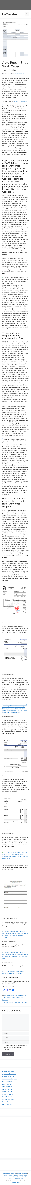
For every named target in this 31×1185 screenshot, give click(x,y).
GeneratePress (16, 1182)
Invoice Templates (7, 1091)
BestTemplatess (9, 14)
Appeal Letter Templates (9, 1079)
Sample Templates (20, 995)
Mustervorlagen (19, 1178)
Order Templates (9, 995)
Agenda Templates (8, 1071)
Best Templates (8, 1175)
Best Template (14, 1177)
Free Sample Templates (9, 1173)
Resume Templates (8, 1099)
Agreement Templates (9, 1074)
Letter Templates (7, 1094)
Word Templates (7, 1104)
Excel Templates (7, 1084)
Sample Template (18, 1175)
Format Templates (7, 1089)
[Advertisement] (15, 1138)
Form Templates (7, 1086)
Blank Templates (7, 1081)
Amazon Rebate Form (20, 101)
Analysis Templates (8, 1076)
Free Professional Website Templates (15, 1002)
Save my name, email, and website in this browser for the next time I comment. (15, 1047)
